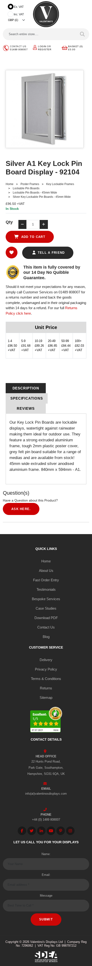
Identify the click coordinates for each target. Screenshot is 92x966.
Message (46, 895)
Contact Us (46, 627)
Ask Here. (21, 509)
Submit (46, 919)
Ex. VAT (19, 6)
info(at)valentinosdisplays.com (46, 793)
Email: (46, 875)
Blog (46, 637)
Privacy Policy (46, 669)
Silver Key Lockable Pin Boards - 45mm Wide (42, 196)
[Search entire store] (82, 34)
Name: (46, 854)
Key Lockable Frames (60, 184)
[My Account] (35, 47)
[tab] (26, 388)
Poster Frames (30, 184)
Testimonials (46, 589)
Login (42, 46)
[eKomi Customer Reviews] (46, 720)
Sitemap (46, 698)
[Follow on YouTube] (51, 831)
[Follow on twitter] (31, 831)
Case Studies (46, 608)
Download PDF (46, 618)
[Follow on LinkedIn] (41, 831)
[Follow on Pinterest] (60, 831)
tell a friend (50, 252)
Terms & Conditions (46, 679)
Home (9, 184)
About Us (46, 571)
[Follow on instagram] (70, 831)
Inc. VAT (19, 14)
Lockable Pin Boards (26, 188)
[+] (44, 224)
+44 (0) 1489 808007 (46, 819)
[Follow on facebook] (22, 831)
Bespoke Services (46, 599)
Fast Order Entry (46, 580)
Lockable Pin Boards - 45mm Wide (35, 192)
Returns (46, 688)
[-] (22, 224)
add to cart (32, 237)
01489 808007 (19, 49)
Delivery (46, 660)
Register (44, 49)
